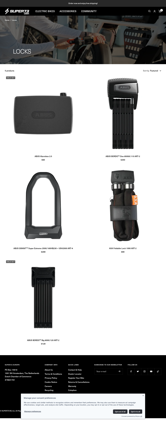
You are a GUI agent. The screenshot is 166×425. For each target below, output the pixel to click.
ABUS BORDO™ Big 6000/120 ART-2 (43, 340)
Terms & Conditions (53, 373)
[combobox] (155, 70)
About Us (49, 369)
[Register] (119, 371)
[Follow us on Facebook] (131, 371)
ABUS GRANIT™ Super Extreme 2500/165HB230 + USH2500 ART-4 (43, 248)
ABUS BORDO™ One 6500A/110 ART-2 (123, 156)
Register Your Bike (76, 377)
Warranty (72, 386)
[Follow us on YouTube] (151, 371)
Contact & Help (75, 369)
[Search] (149, 11)
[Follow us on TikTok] (157, 371)
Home (7, 20)
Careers (48, 386)
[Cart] (160, 11)
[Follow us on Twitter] (137, 371)
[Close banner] (143, 395)
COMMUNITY (89, 11)
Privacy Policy (51, 377)
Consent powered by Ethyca (131, 416)
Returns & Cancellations (78, 381)
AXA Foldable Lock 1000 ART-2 (122, 248)
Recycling (49, 390)
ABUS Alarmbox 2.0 (43, 156)
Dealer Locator (74, 373)
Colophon (72, 390)
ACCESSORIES (68, 11)
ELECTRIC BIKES (45, 11)
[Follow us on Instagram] (144, 371)
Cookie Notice (51, 381)
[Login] (154, 11)
